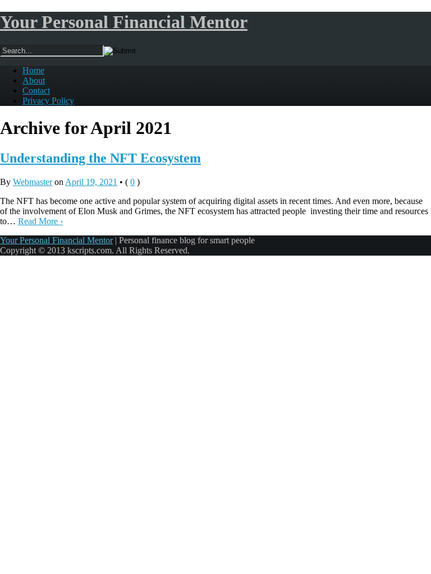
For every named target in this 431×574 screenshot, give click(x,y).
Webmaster (32, 182)
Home (33, 70)
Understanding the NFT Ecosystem (100, 158)
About (33, 80)
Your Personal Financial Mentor (123, 22)
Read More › (40, 221)
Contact (36, 90)
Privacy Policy (48, 100)
